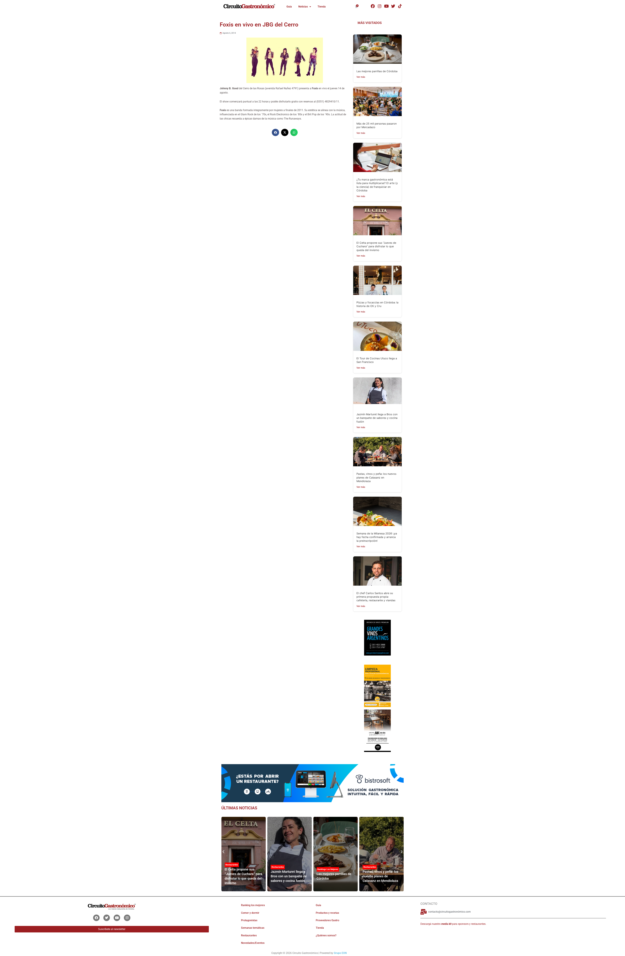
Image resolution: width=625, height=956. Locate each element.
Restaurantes (231, 864)
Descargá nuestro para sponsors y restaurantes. (453, 923)
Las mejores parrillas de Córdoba (376, 71)
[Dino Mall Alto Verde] (377, 730)
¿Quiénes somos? (326, 935)
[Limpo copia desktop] (377, 685)
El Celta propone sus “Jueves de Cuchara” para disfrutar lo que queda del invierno (376, 246)
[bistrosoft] (312, 782)
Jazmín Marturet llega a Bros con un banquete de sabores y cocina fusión (376, 418)
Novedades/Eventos (252, 942)
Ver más (360, 76)
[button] (275, 132)
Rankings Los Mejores (327, 869)
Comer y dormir (250, 912)
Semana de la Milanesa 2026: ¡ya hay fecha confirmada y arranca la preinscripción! (376, 537)
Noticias (303, 6)
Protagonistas (249, 920)
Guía (289, 6)
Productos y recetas (327, 912)
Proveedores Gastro (327, 920)
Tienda (322, 6)
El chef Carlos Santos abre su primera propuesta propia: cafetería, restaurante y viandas (375, 596)
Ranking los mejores (253, 905)
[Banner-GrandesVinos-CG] (377, 637)
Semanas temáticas (252, 927)
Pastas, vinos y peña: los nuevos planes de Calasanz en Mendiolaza (376, 477)
